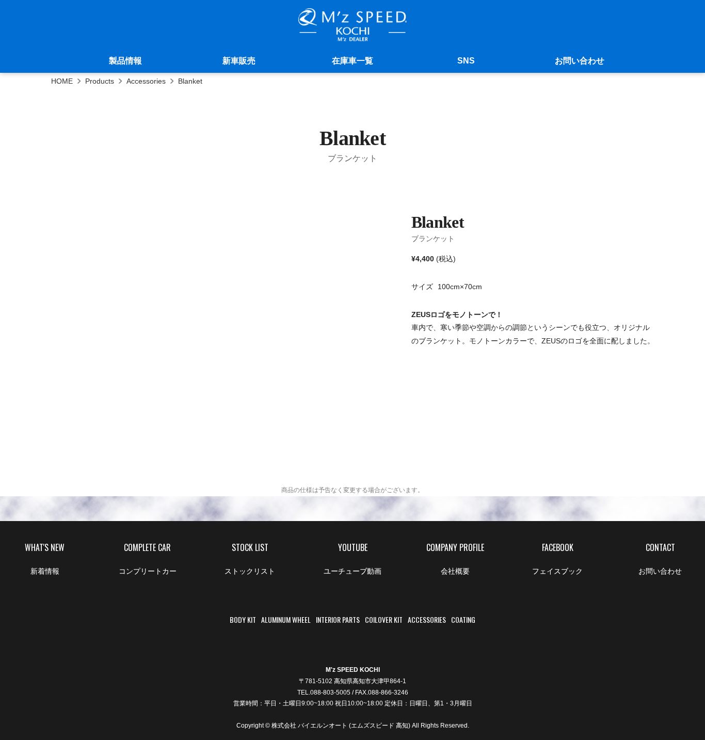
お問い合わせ (579, 60)
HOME (62, 81)
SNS (466, 60)
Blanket (190, 81)
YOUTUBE (352, 558)
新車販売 (238, 60)
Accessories (146, 81)
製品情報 (125, 60)
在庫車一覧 (352, 60)
